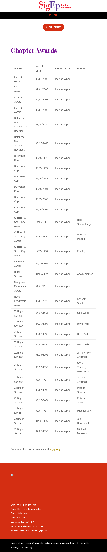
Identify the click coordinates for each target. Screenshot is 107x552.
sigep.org (55, 449)
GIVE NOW (53, 27)
